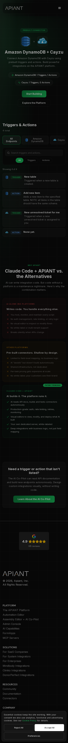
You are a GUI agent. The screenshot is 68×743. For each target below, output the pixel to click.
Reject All (18, 727)
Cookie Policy (29, 720)
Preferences (34, 736)
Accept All (49, 727)
